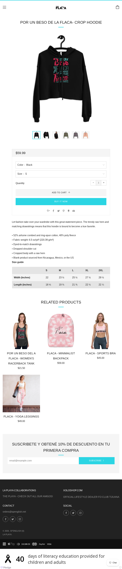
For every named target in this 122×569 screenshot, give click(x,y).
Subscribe (95, 460)
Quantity (20, 183)
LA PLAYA (7, 534)
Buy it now (61, 201)
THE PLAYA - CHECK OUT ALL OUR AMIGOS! (28, 496)
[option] (61, 81)
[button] (36, 135)
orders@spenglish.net (14, 511)
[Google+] (48, 211)
